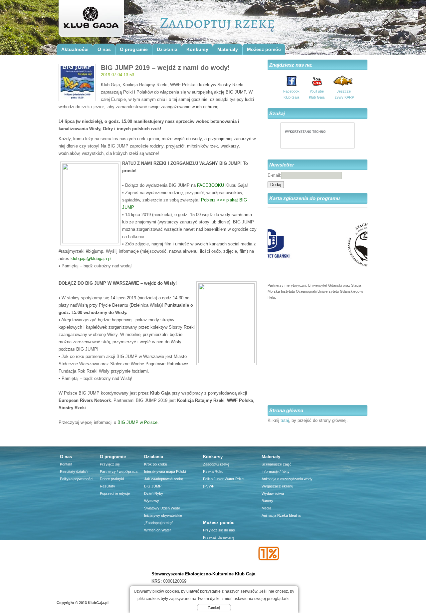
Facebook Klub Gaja (291, 94)
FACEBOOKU (210, 185)
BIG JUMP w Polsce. (138, 422)
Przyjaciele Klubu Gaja (221, 567)
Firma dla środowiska (220, 559)
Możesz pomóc (264, 49)
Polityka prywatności (76, 479)
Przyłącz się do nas (219, 530)
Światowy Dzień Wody (162, 508)
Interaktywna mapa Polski (165, 471)
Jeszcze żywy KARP (344, 94)
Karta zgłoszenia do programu (304, 198)
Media (266, 508)
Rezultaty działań (74, 471)
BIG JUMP (152, 486)
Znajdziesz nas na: (291, 65)
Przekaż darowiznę (218, 537)
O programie (134, 49)
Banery (267, 501)
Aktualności (75, 49)
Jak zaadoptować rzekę (163, 479)
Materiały (227, 49)
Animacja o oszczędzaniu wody (287, 479)
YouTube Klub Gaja (316, 94)
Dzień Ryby (153, 493)
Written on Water (157, 530)
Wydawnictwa (273, 493)
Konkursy (197, 49)
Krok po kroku (155, 464)
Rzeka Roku (213, 471)
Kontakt (66, 464)
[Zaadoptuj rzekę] (91, 20)
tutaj (285, 420)
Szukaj (277, 113)
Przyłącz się (110, 464)
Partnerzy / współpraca (118, 471)
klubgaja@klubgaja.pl (91, 258)
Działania (167, 49)
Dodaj (275, 184)
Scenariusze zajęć (277, 464)
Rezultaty (107, 486)
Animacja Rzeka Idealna (281, 515)
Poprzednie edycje (115, 493)
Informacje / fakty (276, 471)
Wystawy (151, 501)
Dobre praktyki (112, 479)
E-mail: (274, 175)
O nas (104, 49)
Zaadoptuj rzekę (216, 464)
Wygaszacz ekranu (277, 486)
